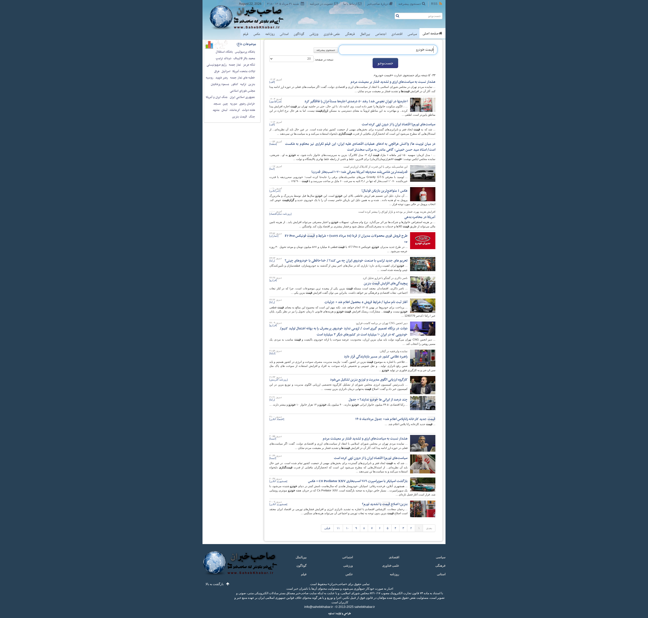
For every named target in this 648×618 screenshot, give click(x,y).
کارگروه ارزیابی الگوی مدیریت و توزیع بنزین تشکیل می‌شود (369, 380)
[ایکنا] (272, 353)
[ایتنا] (272, 168)
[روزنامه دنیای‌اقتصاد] (280, 213)
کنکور (234, 84)
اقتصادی (396, 34)
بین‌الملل (365, 34)
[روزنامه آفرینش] (278, 379)
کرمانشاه (235, 110)
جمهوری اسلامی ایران (242, 97)
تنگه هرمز (249, 64)
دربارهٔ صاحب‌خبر (377, 4)
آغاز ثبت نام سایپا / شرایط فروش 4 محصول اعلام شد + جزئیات (366, 302)
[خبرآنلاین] (274, 190)
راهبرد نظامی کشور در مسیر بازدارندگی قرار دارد (376, 357)
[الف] (272, 82)
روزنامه (270, 34)
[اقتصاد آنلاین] (276, 419)
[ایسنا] (272, 438)
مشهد (216, 110)
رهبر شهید (221, 77)
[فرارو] (273, 280)
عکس (256, 34)
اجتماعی (380, 34)
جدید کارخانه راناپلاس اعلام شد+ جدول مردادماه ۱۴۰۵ (395, 419)
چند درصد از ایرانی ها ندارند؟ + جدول (378, 400)
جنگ (252, 116)
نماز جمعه (235, 64)
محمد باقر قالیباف (244, 58)
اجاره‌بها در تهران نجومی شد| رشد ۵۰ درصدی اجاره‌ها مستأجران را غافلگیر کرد (356, 101)
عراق (216, 71)
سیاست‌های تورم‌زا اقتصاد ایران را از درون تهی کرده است (398, 124)
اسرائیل (225, 71)
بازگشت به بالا (215, 584)
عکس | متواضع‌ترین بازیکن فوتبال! (384, 191)
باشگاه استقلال (224, 51)
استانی (284, 34)
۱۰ (347, 528)
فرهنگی (350, 34)
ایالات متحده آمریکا (243, 71)
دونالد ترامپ (223, 58)
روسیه (209, 77)
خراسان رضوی (247, 103)
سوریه (233, 103)
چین (225, 103)
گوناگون (299, 34)
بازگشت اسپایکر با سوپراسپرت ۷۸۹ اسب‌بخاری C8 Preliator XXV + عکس (358, 481)
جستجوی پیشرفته (409, 4)
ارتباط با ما (350, 4)
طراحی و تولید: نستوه (339, 613)
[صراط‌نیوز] (275, 101)
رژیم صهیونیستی (217, 64)
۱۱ (338, 528)
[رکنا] (272, 260)
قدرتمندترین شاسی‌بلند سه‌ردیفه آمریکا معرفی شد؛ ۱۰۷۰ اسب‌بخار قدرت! (359, 172)
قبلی (327, 528)
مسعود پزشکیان (220, 84)
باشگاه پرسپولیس (245, 51)
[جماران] (273, 235)
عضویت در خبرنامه (321, 4)
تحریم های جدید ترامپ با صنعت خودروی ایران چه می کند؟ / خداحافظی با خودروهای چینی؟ (346, 261)
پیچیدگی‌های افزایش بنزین (386, 283)
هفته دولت (248, 110)
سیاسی (412, 34)
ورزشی (313, 34)
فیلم (245, 34)
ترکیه (243, 84)
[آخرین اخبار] (239, 566)
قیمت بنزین (239, 116)
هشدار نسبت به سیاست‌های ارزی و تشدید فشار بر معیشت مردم (393, 82)
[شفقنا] (273, 144)
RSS (434, 4)
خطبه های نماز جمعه (242, 77)
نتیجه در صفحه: (323, 59)
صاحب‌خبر (250, 17)
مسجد (217, 103)
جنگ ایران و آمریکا (217, 97)
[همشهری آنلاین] (278, 481)
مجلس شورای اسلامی (242, 90)
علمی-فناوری (331, 34)
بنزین (251, 84)
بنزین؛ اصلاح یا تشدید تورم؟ (385, 504)
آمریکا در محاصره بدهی (419, 217)
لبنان (224, 110)
